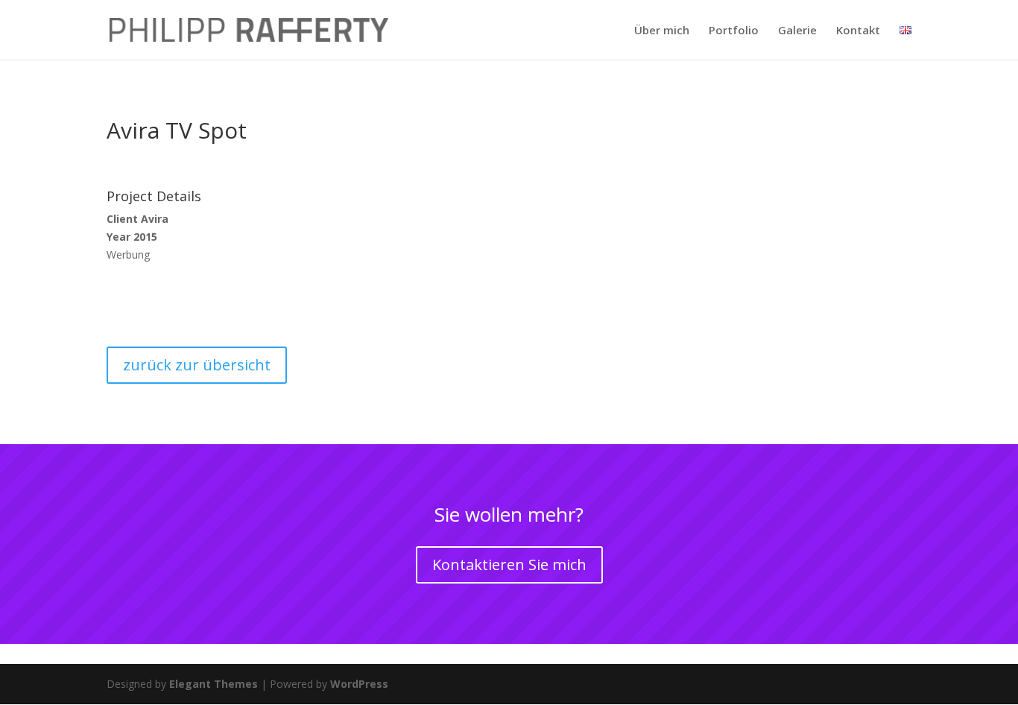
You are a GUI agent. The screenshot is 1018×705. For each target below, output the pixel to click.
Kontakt (858, 31)
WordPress (359, 684)
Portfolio (734, 31)
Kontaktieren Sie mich (509, 564)
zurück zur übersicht (197, 365)
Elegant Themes (213, 684)
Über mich (661, 31)
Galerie (797, 31)
